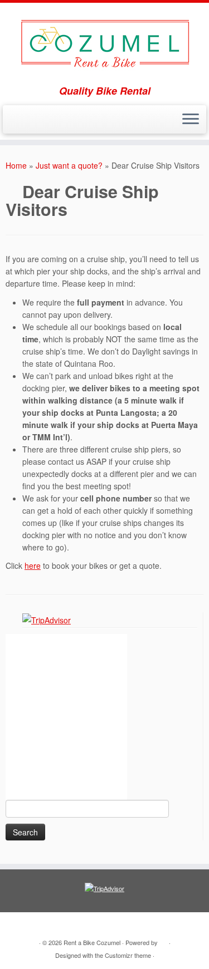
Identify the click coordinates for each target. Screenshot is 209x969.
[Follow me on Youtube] (21, 123)
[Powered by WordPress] (163, 940)
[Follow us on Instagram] (31, 123)
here (33, 565)
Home (16, 165)
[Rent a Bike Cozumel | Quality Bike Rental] (104, 44)
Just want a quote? (69, 165)
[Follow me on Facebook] (12, 123)
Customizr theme (128, 955)
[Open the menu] (190, 119)
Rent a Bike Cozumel (92, 942)
